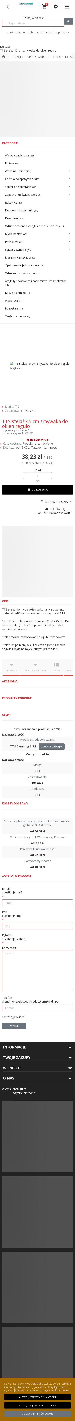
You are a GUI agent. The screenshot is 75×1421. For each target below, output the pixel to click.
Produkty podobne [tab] (35, 670)
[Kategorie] (67, 6)
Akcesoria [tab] (11, 670)
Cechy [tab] (56, 670)
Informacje (14, 1047)
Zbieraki (55, 57)
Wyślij (14, 1026)
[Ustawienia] (56, 6)
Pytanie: (14, 937)
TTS (17, 407)
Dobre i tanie (35, 32)
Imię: (12, 914)
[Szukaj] (68, 21)
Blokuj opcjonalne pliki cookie (37, 1405)
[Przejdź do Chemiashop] (3, 57)
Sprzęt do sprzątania (28, 57)
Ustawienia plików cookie (37, 1413)
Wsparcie (12, 1067)
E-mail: (12, 890)
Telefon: (30, 1000)
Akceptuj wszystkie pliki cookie (37, 1397)
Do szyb (30, 411)
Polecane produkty (57, 32)
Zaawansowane (15, 32)
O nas (8, 1078)
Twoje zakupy (16, 1057)
